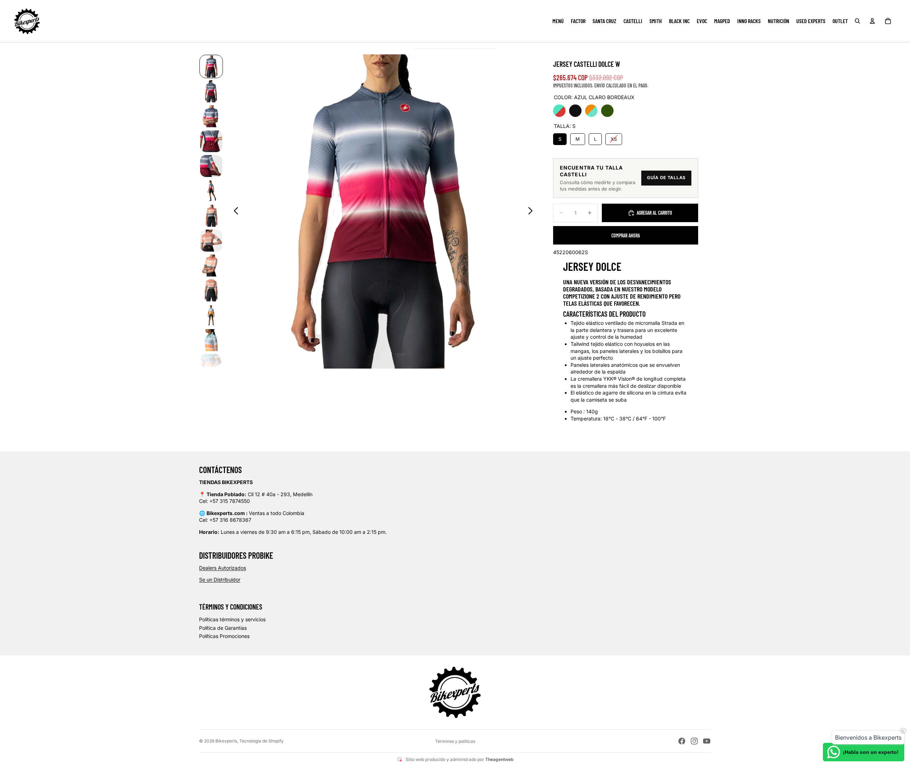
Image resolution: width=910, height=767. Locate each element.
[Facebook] (682, 741)
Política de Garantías (223, 628)
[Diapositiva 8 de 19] (211, 241)
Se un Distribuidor (219, 579)
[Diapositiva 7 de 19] (211, 216)
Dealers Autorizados (222, 568)
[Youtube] (706, 741)
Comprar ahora (625, 235)
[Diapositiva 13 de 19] (211, 365)
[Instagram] (694, 741)
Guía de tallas (666, 177)
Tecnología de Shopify (261, 741)
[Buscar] (857, 21)
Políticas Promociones (224, 636)
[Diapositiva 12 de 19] (211, 340)
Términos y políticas (455, 741)
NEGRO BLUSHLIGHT (575, 110)
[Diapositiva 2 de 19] (211, 91)
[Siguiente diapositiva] (532, 211)
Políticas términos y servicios (232, 619)
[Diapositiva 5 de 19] (211, 166)
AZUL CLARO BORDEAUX (559, 110)
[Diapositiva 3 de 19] (211, 116)
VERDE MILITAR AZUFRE (607, 110)
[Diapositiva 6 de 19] (211, 191)
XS (613, 137)
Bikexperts (226, 741)
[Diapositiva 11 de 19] (211, 315)
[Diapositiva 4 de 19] (211, 141)
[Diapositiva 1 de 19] (211, 66)
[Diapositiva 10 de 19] (211, 290)
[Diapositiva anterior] (234, 211)
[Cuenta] (872, 21)
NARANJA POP (591, 110)
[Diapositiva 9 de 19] (211, 265)
